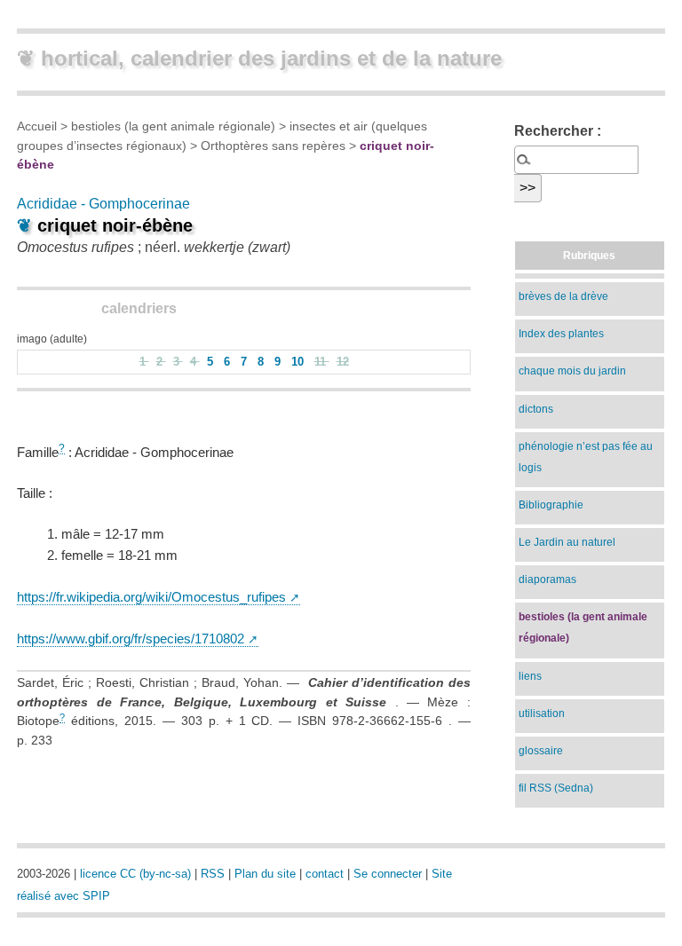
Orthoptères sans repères (273, 145)
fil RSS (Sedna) (556, 788)
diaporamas (547, 579)
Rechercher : (557, 130)
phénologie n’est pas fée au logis (586, 457)
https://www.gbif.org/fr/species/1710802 (130, 638)
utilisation (542, 713)
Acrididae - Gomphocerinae (103, 203)
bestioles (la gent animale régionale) (173, 126)
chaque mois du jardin (572, 371)
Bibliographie (551, 505)
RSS (213, 873)
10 (299, 361)
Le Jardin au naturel (567, 542)
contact (324, 873)
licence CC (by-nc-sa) (135, 873)
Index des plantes (561, 333)
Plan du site (265, 873)
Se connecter (387, 873)
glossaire (541, 751)
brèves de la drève (563, 296)
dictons (536, 409)
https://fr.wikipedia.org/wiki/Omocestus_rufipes (151, 596)
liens (530, 676)
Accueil (37, 126)
